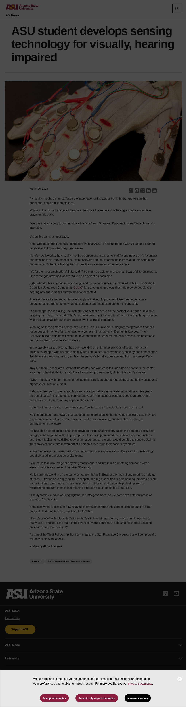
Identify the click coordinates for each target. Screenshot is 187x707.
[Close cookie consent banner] (179, 679)
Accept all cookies (54, 698)
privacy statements (140, 683)
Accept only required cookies (96, 698)
